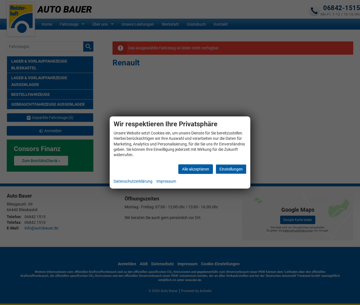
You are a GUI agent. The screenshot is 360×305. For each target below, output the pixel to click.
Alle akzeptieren (195, 169)
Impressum (166, 181)
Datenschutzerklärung (133, 181)
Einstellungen (231, 169)
